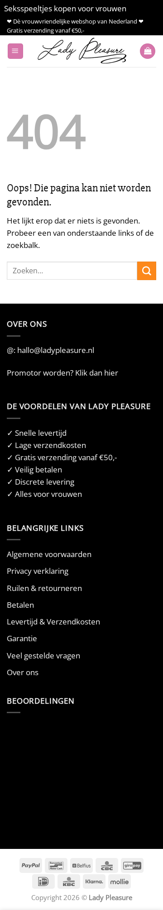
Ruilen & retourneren (44, 588)
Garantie (22, 638)
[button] (15, 51)
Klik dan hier (96, 372)
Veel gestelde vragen (43, 655)
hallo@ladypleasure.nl (55, 350)
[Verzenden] (146, 271)
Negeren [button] (143, 8)
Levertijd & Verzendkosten (53, 621)
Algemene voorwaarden (49, 554)
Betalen (20, 605)
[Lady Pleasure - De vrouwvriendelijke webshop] (81, 51)
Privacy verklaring (37, 571)
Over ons (22, 672)
